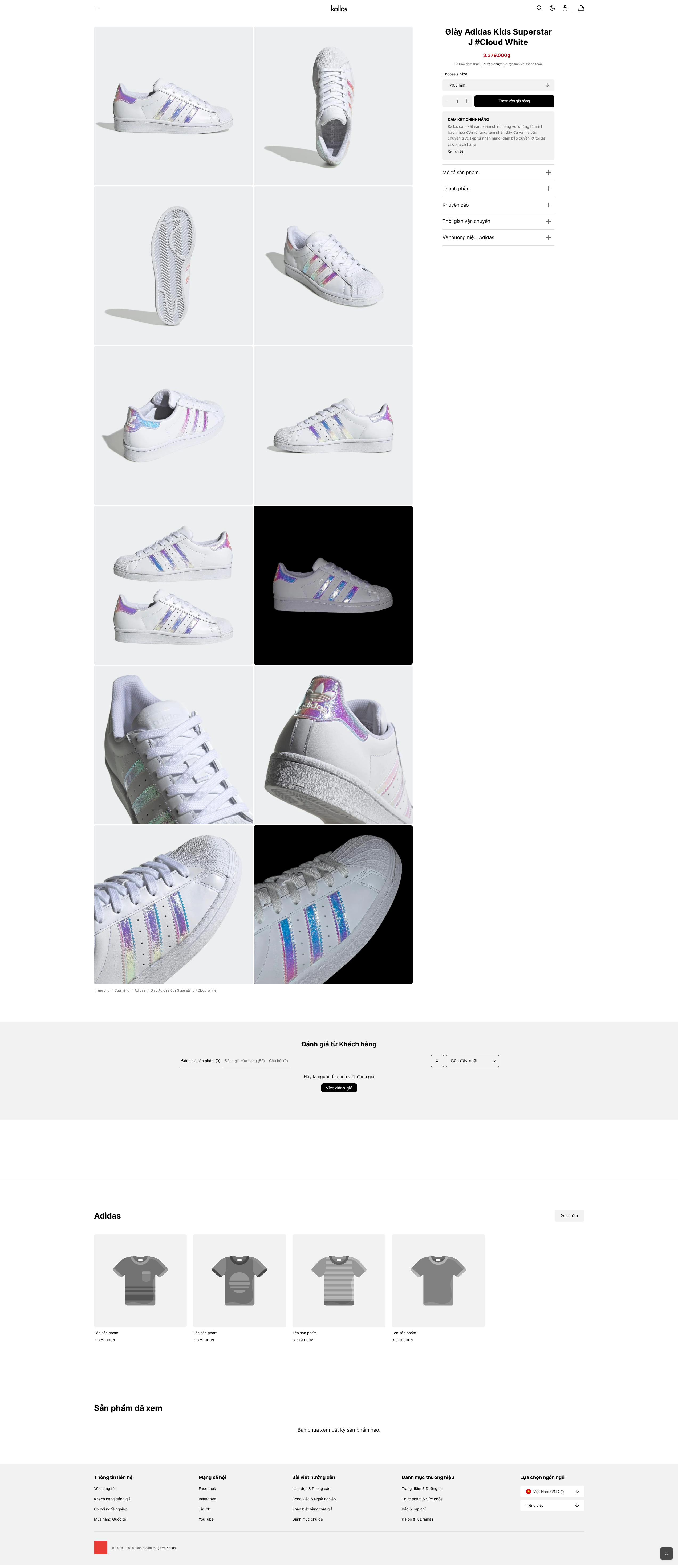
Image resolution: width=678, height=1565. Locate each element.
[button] (539, 8)
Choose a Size (454, 74)
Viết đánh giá (339, 1088)
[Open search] (437, 1061)
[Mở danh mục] (96, 8)
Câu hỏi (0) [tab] (278, 1061)
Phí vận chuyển (493, 64)
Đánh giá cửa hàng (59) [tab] (245, 1061)
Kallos (171, 1548)
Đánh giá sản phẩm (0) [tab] (200, 1061)
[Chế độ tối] (552, 8)
